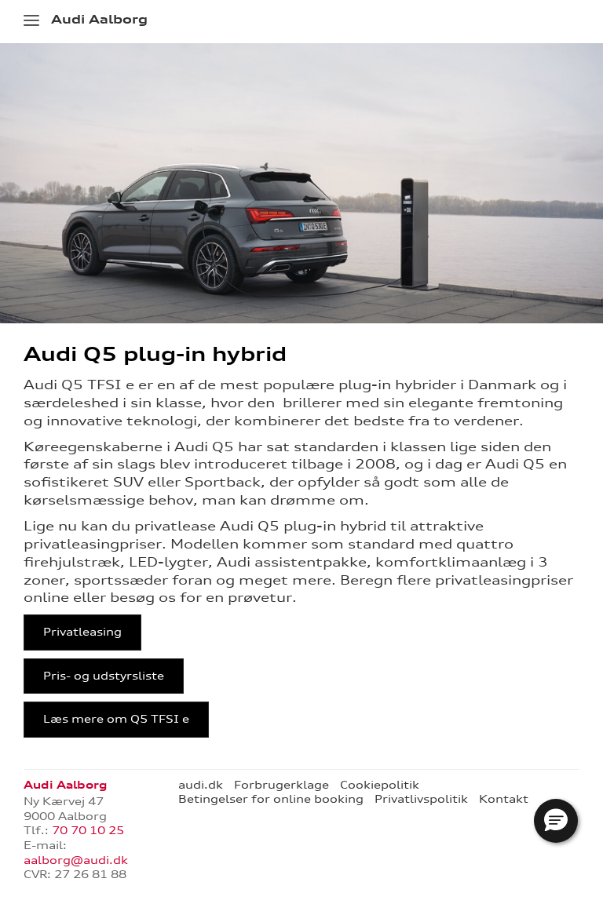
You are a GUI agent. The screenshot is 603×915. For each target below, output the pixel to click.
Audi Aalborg (99, 19)
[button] (556, 821)
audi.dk (200, 784)
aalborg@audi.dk (76, 860)
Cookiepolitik (379, 784)
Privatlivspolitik (421, 799)
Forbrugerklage (281, 784)
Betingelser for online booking (271, 799)
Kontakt (503, 799)
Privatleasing (82, 631)
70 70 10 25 (88, 830)
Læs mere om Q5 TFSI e (116, 719)
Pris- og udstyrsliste (103, 675)
